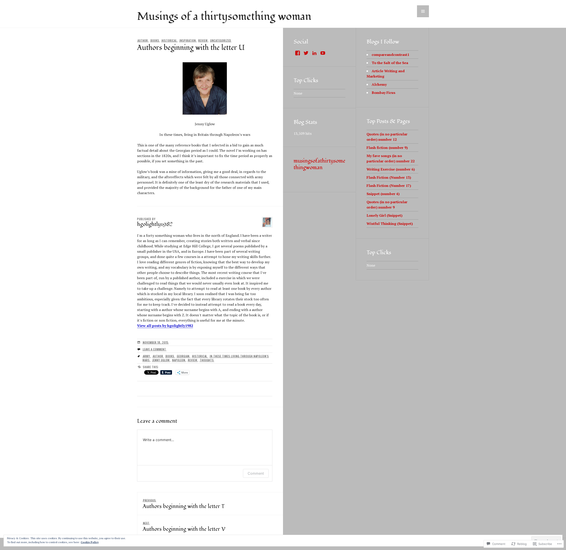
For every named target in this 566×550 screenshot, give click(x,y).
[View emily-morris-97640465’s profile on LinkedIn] (314, 53)
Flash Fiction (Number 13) (389, 177)
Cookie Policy (90, 542)
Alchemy (379, 84)
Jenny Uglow (161, 360)
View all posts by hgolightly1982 (165, 325)
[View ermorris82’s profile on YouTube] (322, 53)
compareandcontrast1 (390, 54)
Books (155, 40)
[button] (423, 11)
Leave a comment (154, 349)
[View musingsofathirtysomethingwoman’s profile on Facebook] (297, 53)
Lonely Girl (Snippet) (384, 215)
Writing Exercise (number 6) (391, 169)
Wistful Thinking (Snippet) (390, 223)
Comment (256, 473)
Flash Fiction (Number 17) (389, 185)
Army (146, 356)
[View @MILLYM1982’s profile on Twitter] (306, 53)
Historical (169, 40)
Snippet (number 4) (383, 193)
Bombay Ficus (383, 92)
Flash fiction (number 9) (387, 147)
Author (143, 40)
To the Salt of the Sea (390, 62)
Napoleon (178, 360)
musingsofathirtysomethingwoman (319, 164)
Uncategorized (220, 40)
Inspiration (188, 40)
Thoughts (207, 360)
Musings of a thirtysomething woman (224, 16)
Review (203, 40)
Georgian (183, 356)
